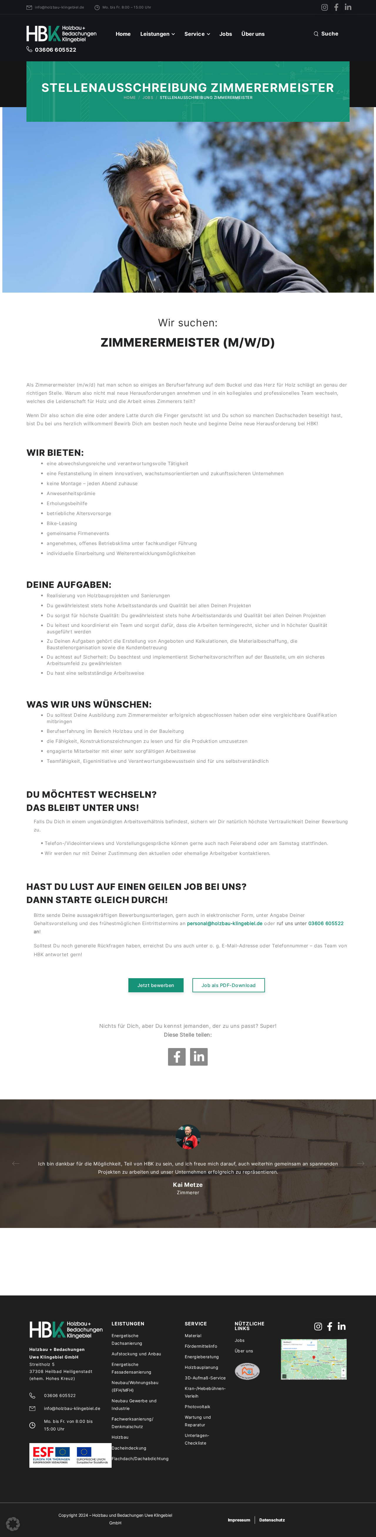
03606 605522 (55, 50)
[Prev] (15, 1164)
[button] (13, 1524)
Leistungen (154, 34)
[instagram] (324, 7)
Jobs (225, 34)
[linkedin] (348, 7)
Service (194, 34)
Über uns (253, 34)
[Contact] (30, 49)
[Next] (360, 1164)
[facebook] (336, 7)
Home (123, 34)
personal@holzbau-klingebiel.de (225, 923)
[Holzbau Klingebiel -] (61, 34)
